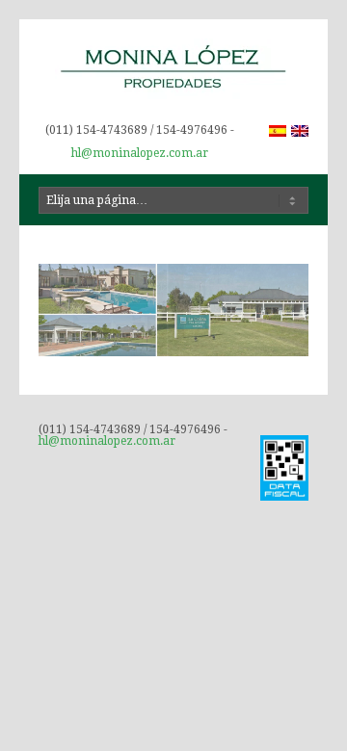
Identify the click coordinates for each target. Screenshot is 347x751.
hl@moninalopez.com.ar (139, 153)
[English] (299, 131)
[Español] (277, 131)
